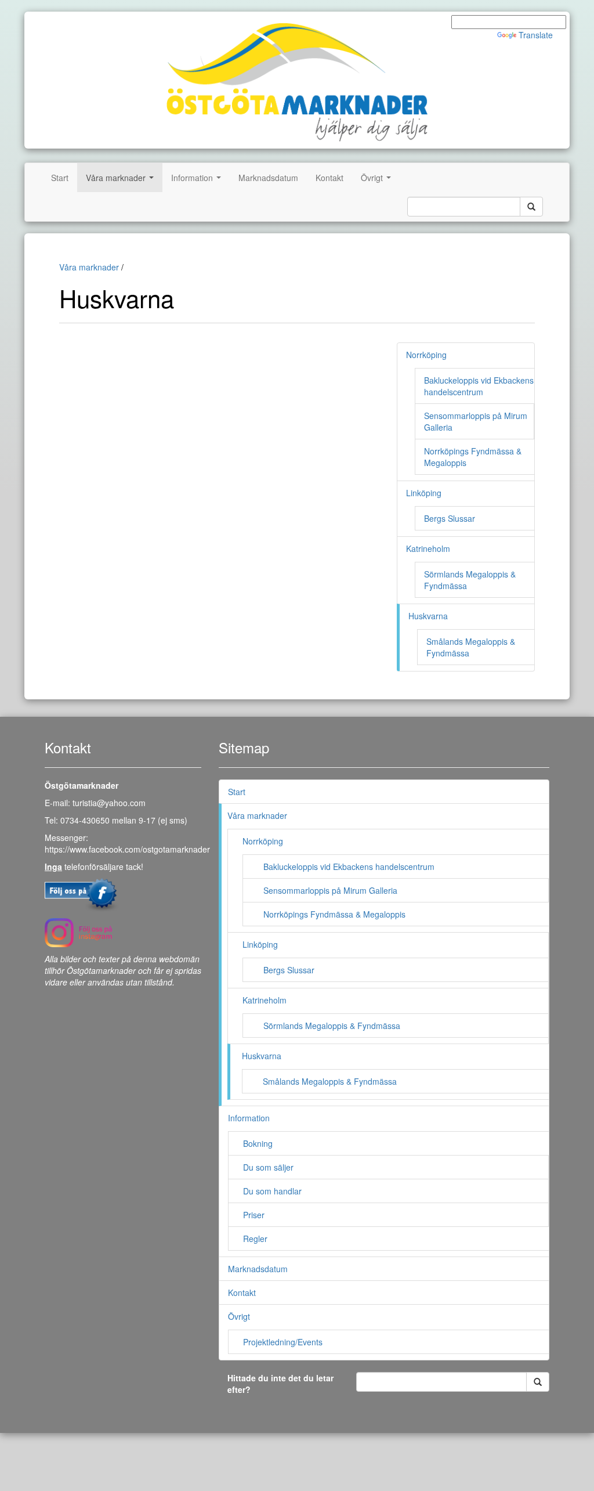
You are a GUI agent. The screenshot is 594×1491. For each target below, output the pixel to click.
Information (198, 181)
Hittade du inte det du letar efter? (280, 1383)
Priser (254, 1215)
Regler (255, 1238)
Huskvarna (428, 616)
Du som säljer (268, 1167)
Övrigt (378, 181)
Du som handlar (272, 1191)
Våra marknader (122, 181)
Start (59, 177)
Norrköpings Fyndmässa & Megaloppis (334, 914)
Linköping (423, 493)
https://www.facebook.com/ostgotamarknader (127, 849)
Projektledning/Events (283, 1342)
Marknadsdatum (268, 177)
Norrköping (426, 354)
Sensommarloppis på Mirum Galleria (330, 890)
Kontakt (329, 177)
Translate (536, 35)
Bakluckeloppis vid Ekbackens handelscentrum (479, 386)
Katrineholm (428, 548)
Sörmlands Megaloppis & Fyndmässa (331, 1025)
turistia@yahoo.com (109, 802)
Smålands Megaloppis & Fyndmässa (330, 1081)
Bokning (258, 1143)
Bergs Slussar (449, 518)
